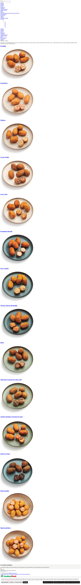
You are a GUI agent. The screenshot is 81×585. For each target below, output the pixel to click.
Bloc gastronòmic (3, 14)
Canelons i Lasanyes (4, 9)
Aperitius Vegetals (3, 10)
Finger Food (2, 7)
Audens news (2, 15)
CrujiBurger (2, 8)
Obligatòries (12, 582)
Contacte (2, 16)
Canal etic (2, 19)
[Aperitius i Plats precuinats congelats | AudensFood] (9, 13)
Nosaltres (2, 3)
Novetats (2, 12)
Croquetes (2, 5)
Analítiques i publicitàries (19, 582)
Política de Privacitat (13, 573)
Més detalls (25, 582)
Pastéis (1, 11)
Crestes (1, 6)
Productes (2, 4)
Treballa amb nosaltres (4, 18)
